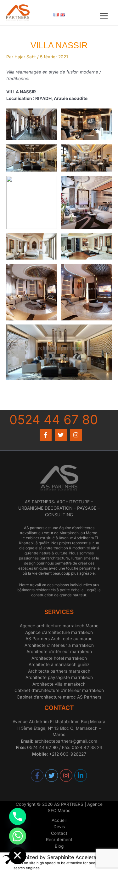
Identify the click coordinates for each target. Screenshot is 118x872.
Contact (59, 833)
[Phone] (17, 816)
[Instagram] (76, 435)
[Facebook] (46, 435)
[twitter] (52, 775)
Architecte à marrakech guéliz (59, 664)
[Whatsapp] (17, 836)
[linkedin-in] (80, 775)
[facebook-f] (37, 775)
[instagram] (66, 775)
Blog (59, 846)
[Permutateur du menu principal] (104, 16)
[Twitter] (61, 435)
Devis (59, 826)
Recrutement (59, 839)
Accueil (59, 820)
